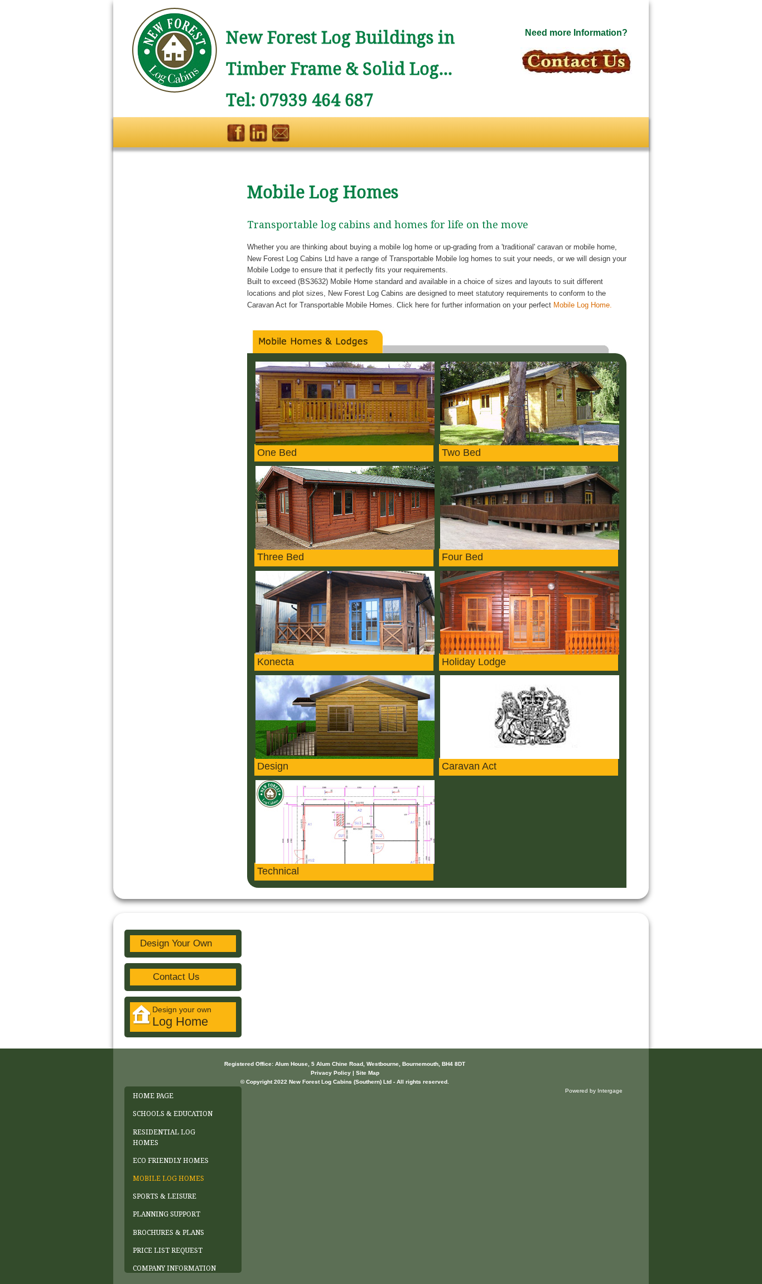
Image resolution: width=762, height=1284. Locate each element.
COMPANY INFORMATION (174, 1268)
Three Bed (280, 556)
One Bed (277, 452)
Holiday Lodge (474, 661)
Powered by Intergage (594, 1091)
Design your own (181, 1016)
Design (272, 766)
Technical (278, 871)
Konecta (275, 661)
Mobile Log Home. (582, 305)
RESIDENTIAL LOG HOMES (164, 1137)
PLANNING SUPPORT (166, 1214)
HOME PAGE (153, 1096)
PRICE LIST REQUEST (167, 1250)
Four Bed (462, 556)
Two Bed (461, 452)
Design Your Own (176, 943)
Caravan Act (469, 766)
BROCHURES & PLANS (168, 1233)
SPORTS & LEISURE (164, 1196)
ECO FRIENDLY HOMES (171, 1161)
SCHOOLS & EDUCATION (173, 1114)
